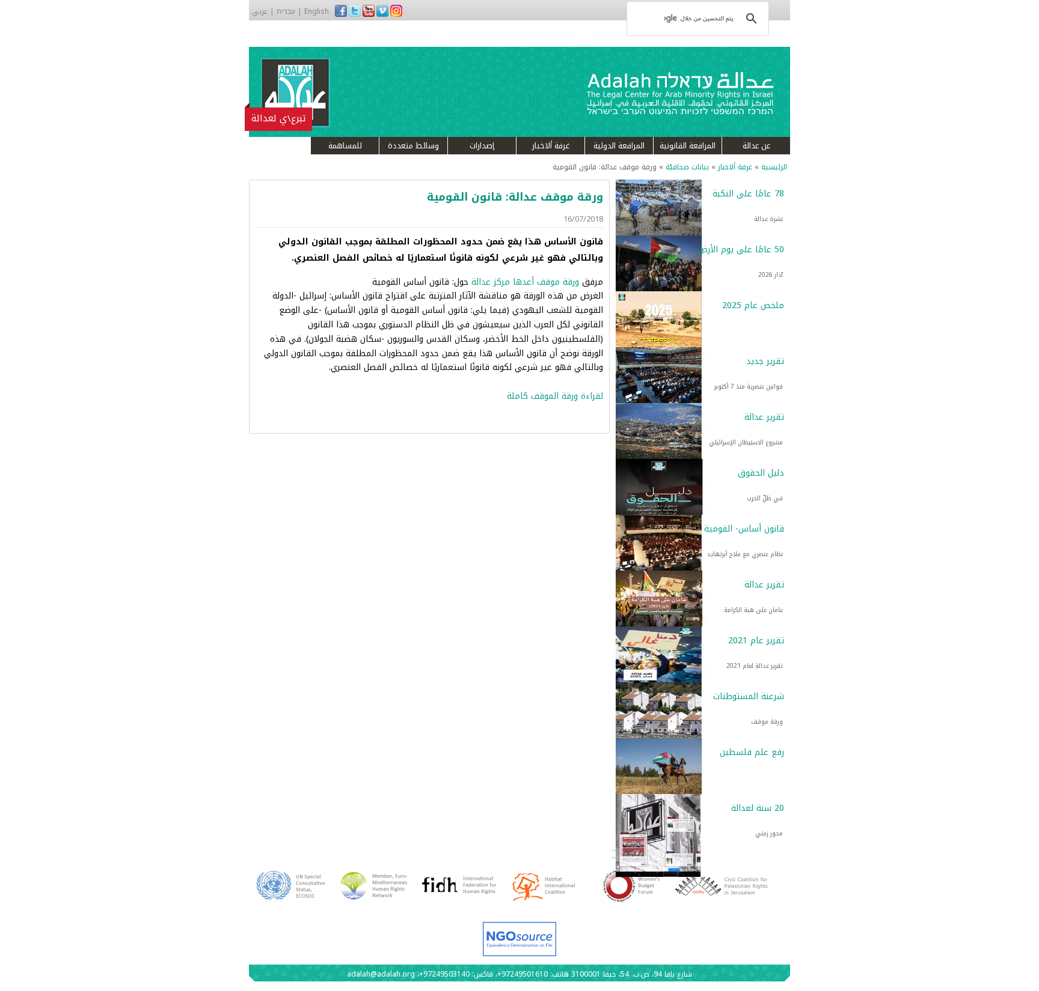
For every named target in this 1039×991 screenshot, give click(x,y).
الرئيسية (774, 167)
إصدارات (482, 145)
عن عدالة (756, 145)
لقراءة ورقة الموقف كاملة (555, 396)
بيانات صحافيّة (687, 167)
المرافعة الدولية (619, 145)
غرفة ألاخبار (550, 145)
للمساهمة (345, 145)
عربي (260, 11)
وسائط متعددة (413, 145)
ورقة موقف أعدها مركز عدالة (525, 282)
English (316, 11)
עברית (286, 11)
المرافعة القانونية (688, 145)
